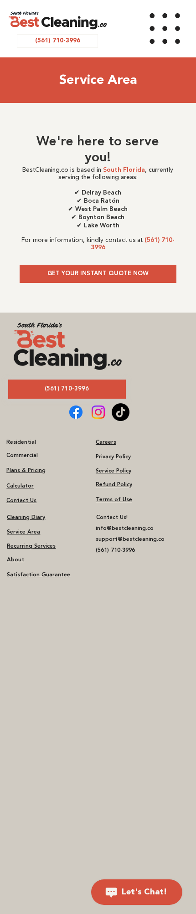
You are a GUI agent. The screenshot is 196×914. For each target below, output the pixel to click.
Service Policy (113, 471)
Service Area (23, 532)
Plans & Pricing (26, 470)
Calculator (20, 486)
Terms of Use (114, 500)
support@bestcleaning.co (130, 539)
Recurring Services (31, 546)
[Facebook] (76, 412)
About (15, 560)
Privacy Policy (113, 457)
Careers (106, 442)
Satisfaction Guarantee (38, 575)
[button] (67, 389)
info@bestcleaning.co (125, 528)
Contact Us (21, 500)
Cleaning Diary (26, 517)
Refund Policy (114, 485)
